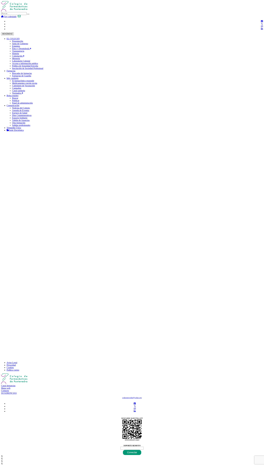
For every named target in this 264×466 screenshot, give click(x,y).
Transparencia (18, 51)
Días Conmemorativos (21, 115)
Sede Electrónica (16, 130)
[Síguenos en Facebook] (262, 21)
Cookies (10, 367)
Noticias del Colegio (21, 108)
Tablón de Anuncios (21, 120)
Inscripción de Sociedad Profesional (27, 68)
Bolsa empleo (12, 95)
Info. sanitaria (12, 78)
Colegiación (17, 56)
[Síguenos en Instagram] (262, 26)
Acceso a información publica (25, 63)
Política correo (13, 370)
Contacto (5, 390)
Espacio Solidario (19, 118)
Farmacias (11, 71)
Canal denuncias (8, 386)
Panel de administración (22, 103)
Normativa (17, 93)
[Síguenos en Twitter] (262, 24)
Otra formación (18, 123)
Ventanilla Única (14, 128)
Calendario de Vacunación (23, 86)
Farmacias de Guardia (21, 76)
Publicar (15, 100)
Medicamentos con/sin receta (24, 83)
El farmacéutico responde (23, 81)
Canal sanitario (18, 90)
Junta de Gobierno (20, 43)
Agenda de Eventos (20, 110)
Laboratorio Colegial (21, 61)
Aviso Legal (12, 362)
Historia (15, 53)
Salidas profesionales (21, 125)
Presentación (17, 41)
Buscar (15, 98)
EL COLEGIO (13, 39)
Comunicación (13, 105)
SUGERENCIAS (9, 393)
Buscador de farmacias (22, 73)
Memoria (16, 58)
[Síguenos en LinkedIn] (262, 29)
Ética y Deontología (21, 48)
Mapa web (5, 388)
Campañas (16, 88)
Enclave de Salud (19, 113)
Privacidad (11, 365)
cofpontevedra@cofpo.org (132, 398)
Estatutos (16, 46)
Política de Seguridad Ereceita (25, 66)
